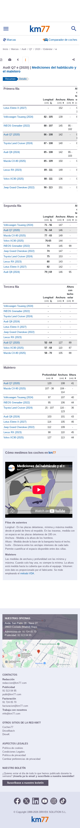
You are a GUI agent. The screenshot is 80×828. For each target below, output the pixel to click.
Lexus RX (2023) (13, 169)
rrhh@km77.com (11, 713)
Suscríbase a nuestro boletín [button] (25, 782)
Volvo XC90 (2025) (14, 178)
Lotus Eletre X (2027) (15, 108)
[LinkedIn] (35, 801)
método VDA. (27, 573)
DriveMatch (8, 730)
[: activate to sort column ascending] (75, 293)
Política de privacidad (14, 755)
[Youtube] (44, 801)
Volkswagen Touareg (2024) (18, 116)
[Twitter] (26, 801)
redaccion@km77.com (14, 683)
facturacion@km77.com (15, 705)
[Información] (1, 59)
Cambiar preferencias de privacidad (21, 759)
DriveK (6, 734)
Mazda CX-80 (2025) (15, 161)
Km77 (40, 28)
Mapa (34, 626)
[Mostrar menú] (6, 29)
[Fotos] (9, 59)
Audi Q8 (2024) (12, 152)
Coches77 (7, 727)
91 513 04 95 (24, 635)
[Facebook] (17, 801)
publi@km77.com (11, 694)
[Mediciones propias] (25, 59)
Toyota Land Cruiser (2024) (18, 143)
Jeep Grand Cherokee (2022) (19, 187)
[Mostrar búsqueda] (74, 28)
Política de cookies (12, 748)
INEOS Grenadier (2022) (17, 125)
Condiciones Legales (13, 751)
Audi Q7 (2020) (12, 134)
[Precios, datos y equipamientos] (18, 59)
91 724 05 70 (29, 631)
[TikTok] (63, 801)
